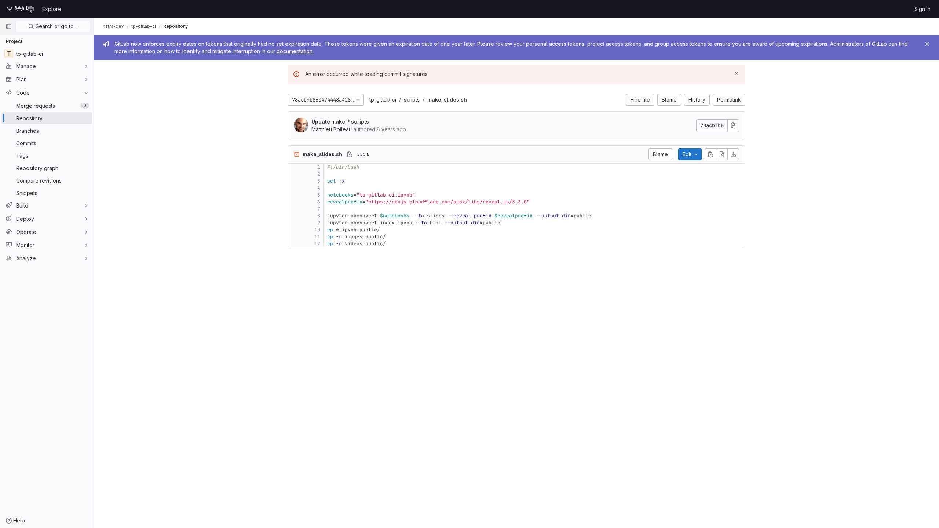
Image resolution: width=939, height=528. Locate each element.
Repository (175, 26)
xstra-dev (113, 26)
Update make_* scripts (340, 121)
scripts (412, 99)
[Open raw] (722, 154)
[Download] (733, 154)
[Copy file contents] (710, 154)
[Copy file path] (349, 154)
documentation (295, 51)
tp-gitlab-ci (382, 99)
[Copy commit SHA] (733, 125)
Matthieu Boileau (331, 129)
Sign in (922, 9)
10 (317, 230)
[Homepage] (20, 9)
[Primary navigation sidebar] (9, 26)
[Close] (927, 44)
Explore (51, 9)
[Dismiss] (736, 73)
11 (317, 237)
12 (317, 244)
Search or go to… (56, 26)
